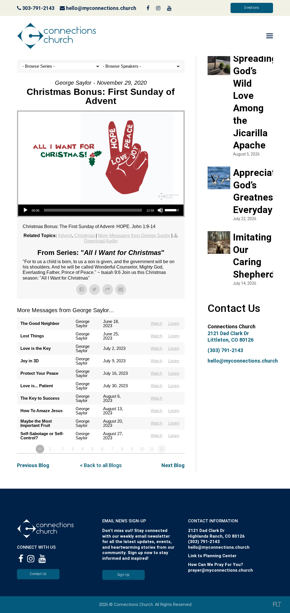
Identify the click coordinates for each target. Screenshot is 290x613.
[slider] (93, 210)
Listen (173, 323)
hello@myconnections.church (101, 8)
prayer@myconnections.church (220, 570)
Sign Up (124, 575)
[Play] (25, 210)
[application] (101, 210)
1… (52, 448)
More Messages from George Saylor (134, 235)
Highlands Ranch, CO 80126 (216, 536)
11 (152, 448)
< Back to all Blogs (101, 465)
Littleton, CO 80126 (230, 340)
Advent (65, 235)
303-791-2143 (37, 8)
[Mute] (160, 210)
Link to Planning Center (212, 555)
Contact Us (38, 574)
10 (142, 448)
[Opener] (262, 36)
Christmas (84, 235)
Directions (251, 8)
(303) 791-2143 (225, 350)
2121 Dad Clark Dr (228, 333)
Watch (156, 323)
